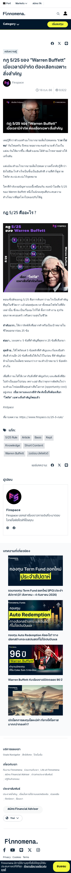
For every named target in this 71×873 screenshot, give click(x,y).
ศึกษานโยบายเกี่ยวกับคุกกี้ (23, 868)
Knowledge (12, 445)
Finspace (13, 510)
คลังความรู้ (11, 51)
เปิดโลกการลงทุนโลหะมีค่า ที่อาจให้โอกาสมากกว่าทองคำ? (33, 722)
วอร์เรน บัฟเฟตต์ (38, 453)
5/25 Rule (11, 437)
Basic (38, 437)
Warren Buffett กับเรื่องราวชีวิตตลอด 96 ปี (35, 680)
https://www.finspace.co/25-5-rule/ (41, 417)
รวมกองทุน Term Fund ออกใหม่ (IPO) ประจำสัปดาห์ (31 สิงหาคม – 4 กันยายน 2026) (35, 592)
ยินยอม (61, 866)
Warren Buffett (14, 453)
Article (26, 437)
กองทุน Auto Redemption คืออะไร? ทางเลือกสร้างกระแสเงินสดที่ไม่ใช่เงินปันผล (33, 637)
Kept (49, 437)
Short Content (34, 445)
